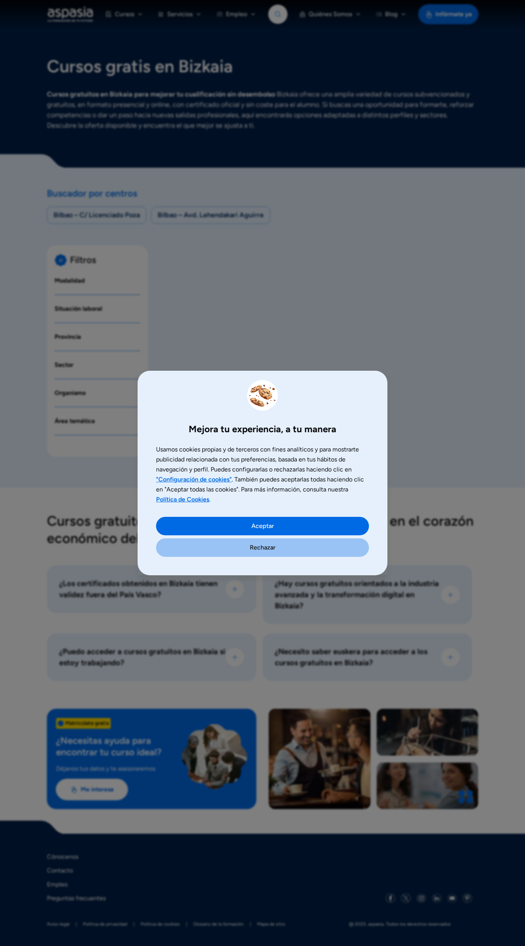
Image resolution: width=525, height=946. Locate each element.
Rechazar (263, 547)
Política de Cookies (182, 499)
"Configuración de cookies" (194, 479)
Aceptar (262, 526)
